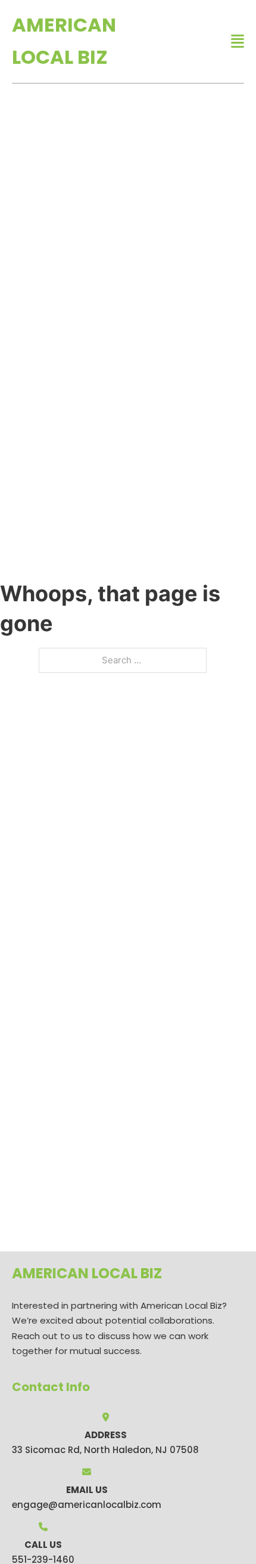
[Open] (237, 41)
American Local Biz (64, 40)
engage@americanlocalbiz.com (86, 1504)
